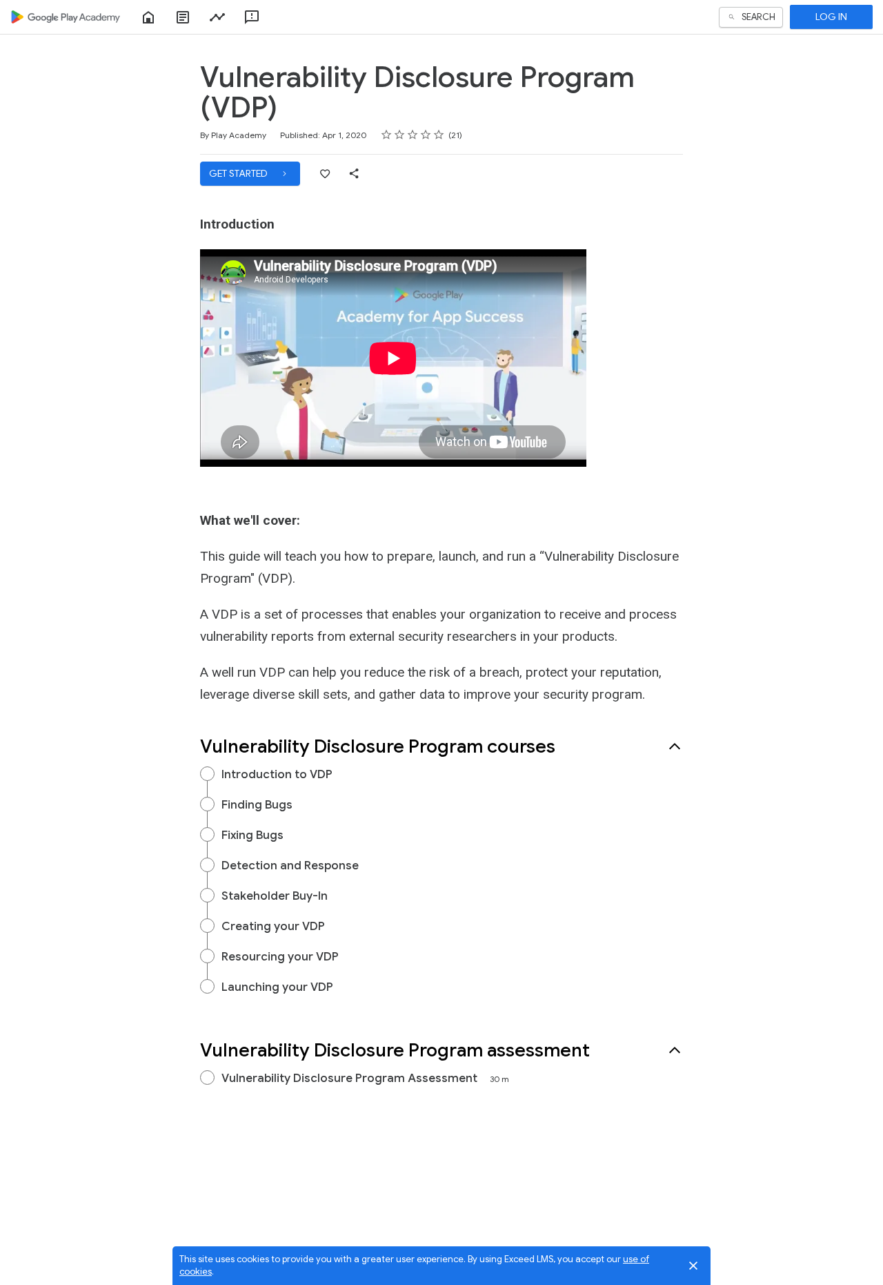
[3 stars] (412, 134)
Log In (831, 16)
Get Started (239, 173)
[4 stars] (426, 134)
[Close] (693, 1265)
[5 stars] (439, 134)
